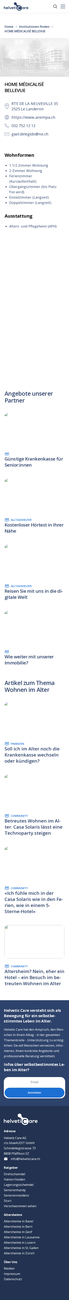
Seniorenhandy (15, 1190)
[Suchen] (55, 6)
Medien (9, 1268)
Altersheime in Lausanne (21, 1237)
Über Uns (10, 1262)
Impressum (12, 1274)
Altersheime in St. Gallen (21, 1248)
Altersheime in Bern (18, 1226)
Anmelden (34, 1092)
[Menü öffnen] (63, 6)
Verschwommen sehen (20, 1206)
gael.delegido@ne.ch (30, 134)
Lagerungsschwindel (19, 1185)
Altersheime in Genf (18, 1232)
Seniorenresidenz (16, 1195)
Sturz (8, 1201)
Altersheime (13, 1215)
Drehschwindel (14, 1174)
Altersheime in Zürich (19, 1253)
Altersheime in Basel (18, 1221)
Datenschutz (13, 1279)
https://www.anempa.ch (33, 117)
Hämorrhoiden (14, 1179)
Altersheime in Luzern (19, 1242)
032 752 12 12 (23, 125)
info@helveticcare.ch (25, 1159)
